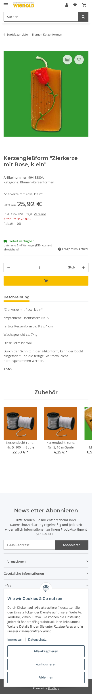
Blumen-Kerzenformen (37, 182)
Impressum (15, 639)
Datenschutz (37, 639)
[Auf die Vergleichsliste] (67, 60)
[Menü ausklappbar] (6, 3)
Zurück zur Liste (17, 34)
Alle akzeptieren (46, 651)
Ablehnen (46, 677)
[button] (67, 4)
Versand (40, 214)
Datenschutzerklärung (26, 525)
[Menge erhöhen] (83, 267)
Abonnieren (72, 545)
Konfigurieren (46, 664)
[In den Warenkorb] (7, 48)
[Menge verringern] (9, 267)
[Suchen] (83, 17)
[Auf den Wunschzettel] (79, 60)
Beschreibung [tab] (16, 297)
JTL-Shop (53, 688)
